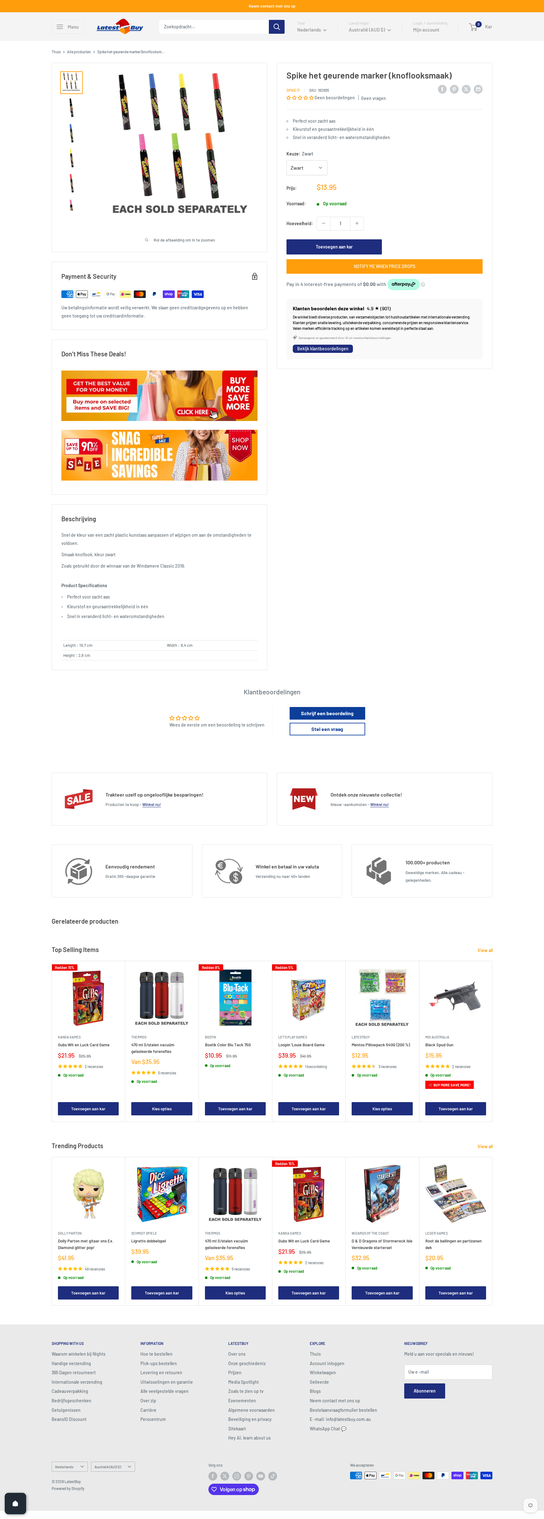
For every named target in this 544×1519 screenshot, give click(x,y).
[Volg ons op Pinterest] (248, 1476)
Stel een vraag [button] (327, 729)
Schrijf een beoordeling (327, 713)
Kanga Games (69, 1037)
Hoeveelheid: (299, 223)
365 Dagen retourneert (74, 1372)
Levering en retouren (161, 1372)
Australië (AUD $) (107, 1466)
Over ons (237, 1354)
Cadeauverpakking (70, 1391)
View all (486, 950)
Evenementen (242, 1400)
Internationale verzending (77, 1382)
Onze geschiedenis (247, 1363)
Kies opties (162, 1109)
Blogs (315, 1391)
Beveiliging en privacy (250, 1419)
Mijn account (426, 29)
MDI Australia (437, 1037)
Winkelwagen (323, 1372)
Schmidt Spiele (144, 1233)
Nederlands (64, 1466)
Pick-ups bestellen (158, 1363)
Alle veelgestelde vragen (164, 1391)
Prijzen (234, 1372)
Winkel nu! (151, 804)
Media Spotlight (243, 1382)
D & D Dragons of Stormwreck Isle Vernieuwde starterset (382, 1244)
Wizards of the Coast (370, 1233)
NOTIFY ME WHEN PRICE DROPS (384, 266)
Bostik (210, 1037)
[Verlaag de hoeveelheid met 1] (323, 223)
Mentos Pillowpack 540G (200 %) (381, 1045)
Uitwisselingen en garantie (166, 1382)
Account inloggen (327, 1363)
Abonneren (425, 1390)
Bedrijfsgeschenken (71, 1400)
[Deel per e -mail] (478, 89)
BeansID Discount (69, 1419)
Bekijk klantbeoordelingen (322, 348)
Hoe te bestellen (156, 1354)
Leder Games (436, 1233)
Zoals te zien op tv (246, 1391)
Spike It (293, 90)
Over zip (148, 1400)
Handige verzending (71, 1363)
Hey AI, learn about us (249, 1437)
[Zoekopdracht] (277, 27)
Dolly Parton (70, 1233)
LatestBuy (361, 1037)
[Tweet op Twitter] (466, 89)
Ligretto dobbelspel (148, 1240)
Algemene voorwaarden (251, 1410)
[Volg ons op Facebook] (212, 1476)
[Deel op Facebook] (442, 89)
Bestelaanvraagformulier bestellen (343, 1410)
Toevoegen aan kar (334, 246)
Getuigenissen (66, 1410)
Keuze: (299, 153)
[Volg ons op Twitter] (224, 1476)
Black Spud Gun (439, 1045)
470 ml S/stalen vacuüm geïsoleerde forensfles (152, 1048)
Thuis (56, 52)
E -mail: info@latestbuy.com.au (340, 1419)
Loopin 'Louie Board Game (301, 1045)
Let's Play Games (292, 1037)
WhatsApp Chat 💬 (328, 1428)
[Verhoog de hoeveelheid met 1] (357, 223)
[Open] (15, 1503)
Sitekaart (237, 1428)
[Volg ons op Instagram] (236, 1476)
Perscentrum (153, 1419)
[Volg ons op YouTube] (260, 1476)
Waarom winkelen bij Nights (78, 1354)
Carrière (148, 1410)
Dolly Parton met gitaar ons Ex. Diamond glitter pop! (86, 1244)
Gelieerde (319, 1382)
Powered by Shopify (68, 1488)
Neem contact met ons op (272, 6)
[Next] (492, 1041)
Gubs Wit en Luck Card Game (84, 1045)
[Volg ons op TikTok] (272, 1476)
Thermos (138, 1037)
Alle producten (79, 52)
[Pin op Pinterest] (454, 89)
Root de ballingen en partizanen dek (453, 1244)
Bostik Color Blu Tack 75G (228, 1045)
